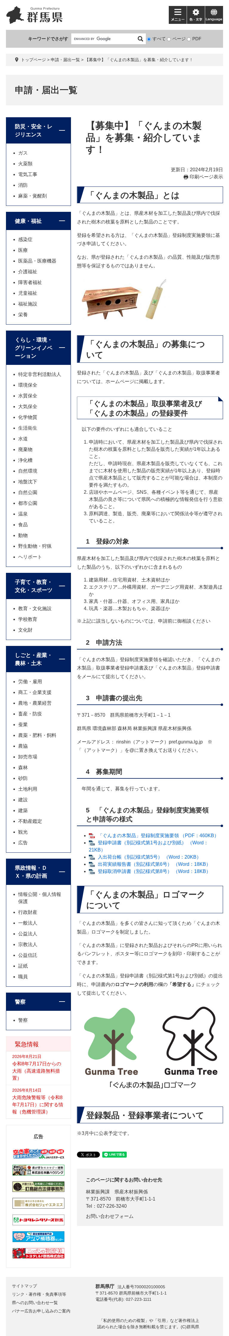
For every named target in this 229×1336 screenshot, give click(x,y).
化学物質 (27, 417)
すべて (159, 38)
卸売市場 (27, 756)
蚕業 (23, 724)
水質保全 (27, 395)
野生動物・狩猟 (35, 546)
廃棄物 (25, 449)
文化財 (25, 629)
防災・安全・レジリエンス (33, 131)
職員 (23, 976)
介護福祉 (27, 271)
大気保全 (27, 406)
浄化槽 (25, 460)
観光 (23, 831)
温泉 (23, 513)
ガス (23, 152)
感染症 (25, 239)
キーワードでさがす (48, 38)
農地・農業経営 (35, 703)
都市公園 (27, 503)
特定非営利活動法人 (39, 374)
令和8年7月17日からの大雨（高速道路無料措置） (36, 1071)
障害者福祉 (30, 282)
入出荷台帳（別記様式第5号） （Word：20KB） (149, 857)
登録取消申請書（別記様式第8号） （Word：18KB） (154, 871)
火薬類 (25, 163)
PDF (196, 38)
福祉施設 (27, 303)
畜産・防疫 (30, 713)
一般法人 (27, 922)
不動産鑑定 (30, 821)
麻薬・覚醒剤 (32, 195)
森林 (23, 767)
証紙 (23, 965)
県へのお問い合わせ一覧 (35, 1302)
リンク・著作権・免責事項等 (39, 1294)
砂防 (23, 778)
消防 (23, 185)
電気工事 (27, 174)
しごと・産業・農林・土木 (33, 659)
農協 (23, 746)
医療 (23, 250)
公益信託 (27, 955)
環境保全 (27, 385)
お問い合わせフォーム (110, 1216)
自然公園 (27, 492)
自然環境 (27, 470)
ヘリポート (30, 556)
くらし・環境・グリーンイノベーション (33, 348)
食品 (23, 524)
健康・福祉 (28, 221)
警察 (20, 1002)
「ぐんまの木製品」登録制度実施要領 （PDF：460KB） (158, 835)
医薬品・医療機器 (37, 260)
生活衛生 (27, 428)
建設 (23, 799)
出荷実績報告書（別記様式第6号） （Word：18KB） (154, 864)
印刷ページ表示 (206, 176)
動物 (23, 535)
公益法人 (27, 933)
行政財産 (27, 912)
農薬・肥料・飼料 (37, 735)
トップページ (33, 59)
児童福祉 (27, 293)
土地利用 (27, 789)
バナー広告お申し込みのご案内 (41, 1311)
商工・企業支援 (35, 692)
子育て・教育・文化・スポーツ (33, 586)
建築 (23, 810)
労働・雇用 (30, 681)
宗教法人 (27, 944)
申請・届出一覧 (65, 59)
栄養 (23, 314)
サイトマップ (24, 1285)
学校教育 (27, 619)
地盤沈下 (27, 481)
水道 (23, 438)
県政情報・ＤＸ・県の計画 (31, 872)
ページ (179, 38)
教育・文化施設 (35, 608)
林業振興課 (98, 1191)
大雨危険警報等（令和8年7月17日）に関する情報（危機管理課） (37, 1104)
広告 (23, 842)
